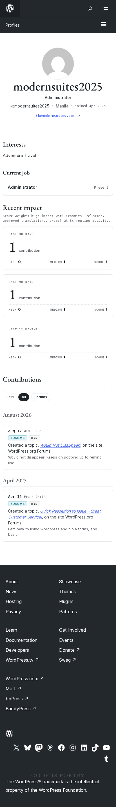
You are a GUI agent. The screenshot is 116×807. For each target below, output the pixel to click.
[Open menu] (107, 8)
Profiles (13, 25)
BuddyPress (21, 708)
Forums (40, 397)
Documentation (21, 640)
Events (66, 640)
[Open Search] (90, 8)
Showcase (70, 581)
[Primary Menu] (103, 25)
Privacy (13, 611)
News (11, 591)
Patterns (68, 611)
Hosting (14, 601)
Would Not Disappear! (60, 445)
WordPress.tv (22, 660)
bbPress (17, 698)
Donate (69, 650)
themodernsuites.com (56, 116)
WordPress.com (25, 678)
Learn (11, 630)
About (12, 581)
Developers (17, 650)
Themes (67, 591)
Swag (67, 660)
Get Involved (72, 630)
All (24, 397)
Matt (13, 688)
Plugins (66, 601)
